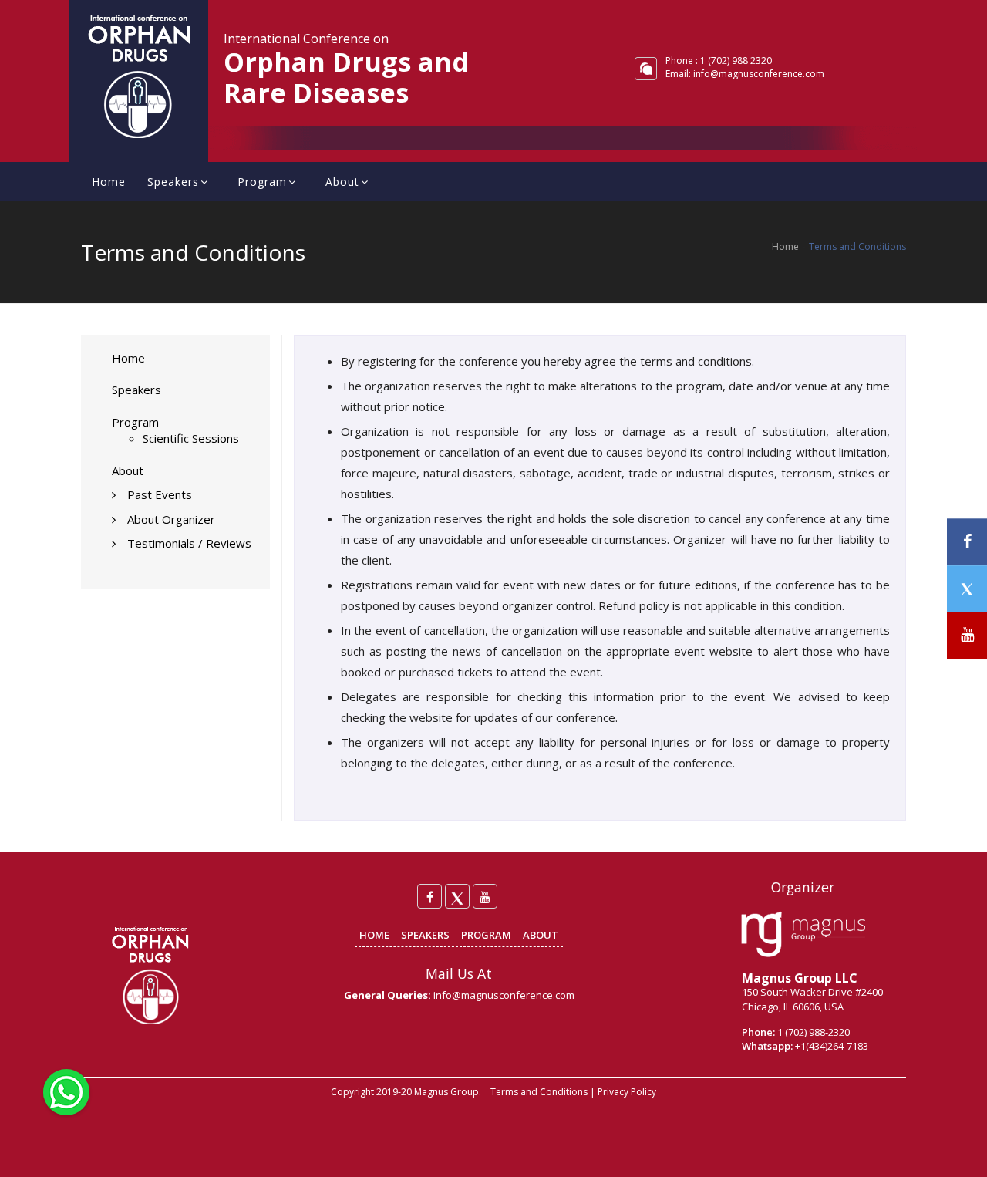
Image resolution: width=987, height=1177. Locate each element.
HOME (374, 935)
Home (109, 181)
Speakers (173, 181)
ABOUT (540, 935)
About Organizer (171, 519)
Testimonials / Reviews (189, 543)
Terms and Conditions (539, 1091)
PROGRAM (486, 935)
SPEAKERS (425, 935)
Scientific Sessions (191, 438)
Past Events (159, 494)
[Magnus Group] (803, 935)
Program (262, 181)
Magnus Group (446, 1091)
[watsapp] (66, 1090)
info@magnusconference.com (758, 73)
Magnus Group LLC (799, 978)
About (342, 181)
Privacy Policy (627, 1091)
